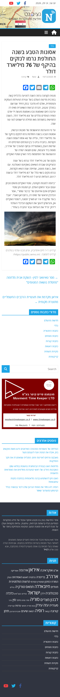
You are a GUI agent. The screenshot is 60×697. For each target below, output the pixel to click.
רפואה (31, 611)
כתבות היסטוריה (50, 330)
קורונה (23, 76)
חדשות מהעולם (51, 320)
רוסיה (39, 610)
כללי (52, 46)
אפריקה (14, 570)
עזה (45, 605)
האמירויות (17, 577)
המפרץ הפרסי (37, 581)
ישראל (34, 592)
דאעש (25, 577)
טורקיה (20, 586)
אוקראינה (46, 570)
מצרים (45, 599)
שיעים (24, 611)
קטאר (47, 611)
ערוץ (28, 250)
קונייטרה (11, 605)
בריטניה (40, 577)
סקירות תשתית (51, 351)
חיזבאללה (42, 586)
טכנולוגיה (51, 593)
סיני (10, 600)
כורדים (24, 593)
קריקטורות (53, 356)
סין (14, 600)
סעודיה (53, 605)
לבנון (54, 599)
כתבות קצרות (52, 341)
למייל (46, 549)
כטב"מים (17, 593)
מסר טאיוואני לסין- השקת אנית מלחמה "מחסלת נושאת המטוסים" (32, 279)
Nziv (34, 76)
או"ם (55, 570)
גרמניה (32, 577)
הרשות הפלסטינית (19, 581)
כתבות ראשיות (51, 346)
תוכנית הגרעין (15, 611)
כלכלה (10, 593)
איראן (34, 569)
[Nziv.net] (54, 32)
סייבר (18, 600)
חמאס (30, 586)
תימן (6, 611)
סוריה (35, 599)
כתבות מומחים (51, 335)
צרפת (18, 605)
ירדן (43, 593)
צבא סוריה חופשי (28, 605)
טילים (12, 587)
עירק (39, 605)
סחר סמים (25, 600)
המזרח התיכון (51, 581)
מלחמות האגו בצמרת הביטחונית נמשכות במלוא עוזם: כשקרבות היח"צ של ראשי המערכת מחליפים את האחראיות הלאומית (31, 470)
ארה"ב (52, 576)
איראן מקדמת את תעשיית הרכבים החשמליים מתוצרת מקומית (30, 299)
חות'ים (54, 587)
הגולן (9, 577)
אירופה (23, 570)
